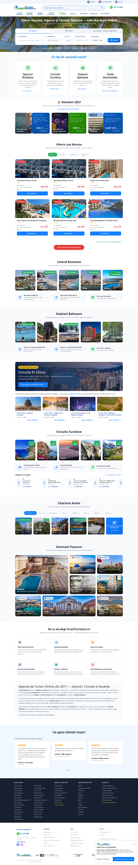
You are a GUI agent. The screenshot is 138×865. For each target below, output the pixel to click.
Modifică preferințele (103, 859)
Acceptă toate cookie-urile (123, 859)
